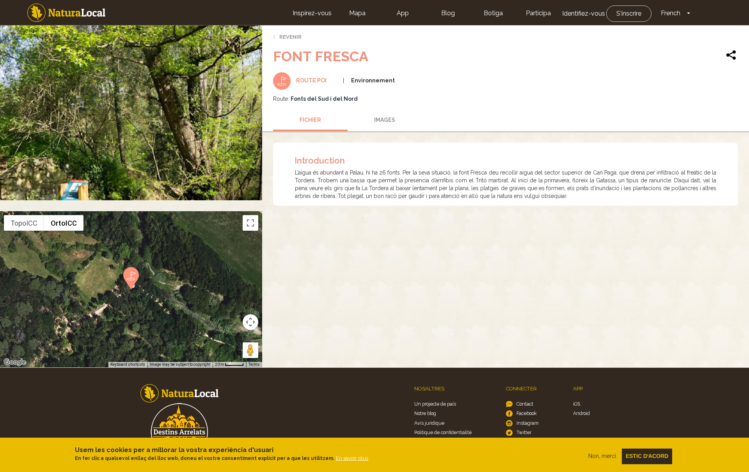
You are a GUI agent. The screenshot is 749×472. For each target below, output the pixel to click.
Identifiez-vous (583, 13)
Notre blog (425, 413)
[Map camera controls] (250, 322)
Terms (254, 364)
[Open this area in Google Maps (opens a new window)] (15, 362)
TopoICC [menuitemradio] (24, 223)
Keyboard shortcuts (127, 364)
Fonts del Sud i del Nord (324, 99)
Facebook (526, 413)
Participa (538, 13)
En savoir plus (352, 458)
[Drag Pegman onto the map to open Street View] (250, 350)
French (670, 13)
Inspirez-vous (312, 13)
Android (581, 413)
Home (66, 13)
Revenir (290, 37)
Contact (524, 404)
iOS (576, 404)
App (403, 13)
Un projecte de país (435, 404)
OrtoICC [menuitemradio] (64, 223)
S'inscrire (628, 13)
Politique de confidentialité (443, 432)
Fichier (310, 120)
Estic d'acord (647, 456)
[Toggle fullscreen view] (250, 223)
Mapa (357, 13)
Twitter (523, 432)
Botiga (493, 13)
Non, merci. (602, 456)
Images (384, 120)
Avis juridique (429, 423)
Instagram (527, 423)
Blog (448, 13)
